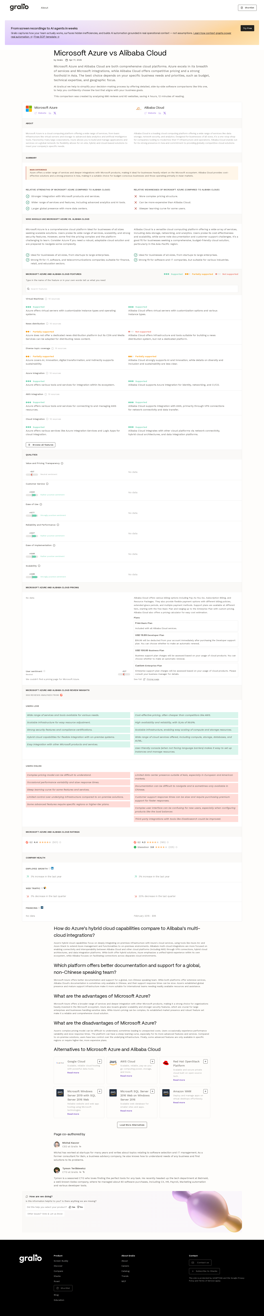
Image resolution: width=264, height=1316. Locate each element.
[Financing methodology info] (39, 908)
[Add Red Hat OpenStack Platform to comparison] (205, 1061)
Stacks (57, 1276)
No (81, 1207)
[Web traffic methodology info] (42, 888)
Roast (57, 1281)
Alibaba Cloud (154, 107)
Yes (73, 1207)
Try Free (247, 28)
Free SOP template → (46, 37)
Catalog (125, 1271)
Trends (124, 1276)
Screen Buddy (61, 1261)
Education (59, 1300)
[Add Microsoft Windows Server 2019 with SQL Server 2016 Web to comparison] (99, 1091)
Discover (58, 1266)
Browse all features (43, 445)
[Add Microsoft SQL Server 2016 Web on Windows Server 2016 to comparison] (152, 1091)
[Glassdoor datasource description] (176, 847)
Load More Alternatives (132, 1125)
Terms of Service (207, 1281)
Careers (125, 1266)
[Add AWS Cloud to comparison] (152, 1061)
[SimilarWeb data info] (45, 888)
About (44, 7)
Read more (73, 1072)
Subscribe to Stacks (206, 1271)
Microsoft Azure (45, 107)
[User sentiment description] (44, 671)
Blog (56, 1295)
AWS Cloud (132, 1061)
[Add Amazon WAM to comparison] (205, 1091)
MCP (123, 1281)
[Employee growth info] (49, 868)
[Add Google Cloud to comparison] (99, 1061)
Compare (58, 1271)
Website (42, 113)
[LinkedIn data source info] (52, 868)
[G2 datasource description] (60, 842)
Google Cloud (79, 1061)
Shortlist (249, 7)
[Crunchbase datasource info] (42, 907)
